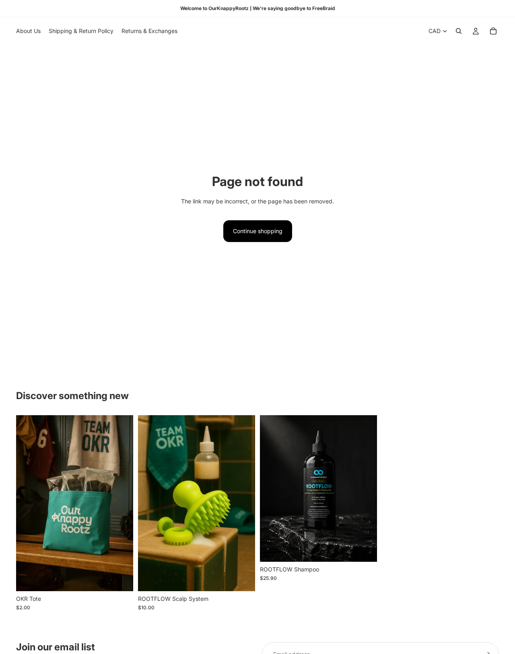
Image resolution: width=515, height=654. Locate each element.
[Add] (242, 578)
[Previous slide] (272, 488)
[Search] (459, 31)
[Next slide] (365, 488)
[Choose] (120, 578)
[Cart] (493, 31)
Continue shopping (257, 231)
